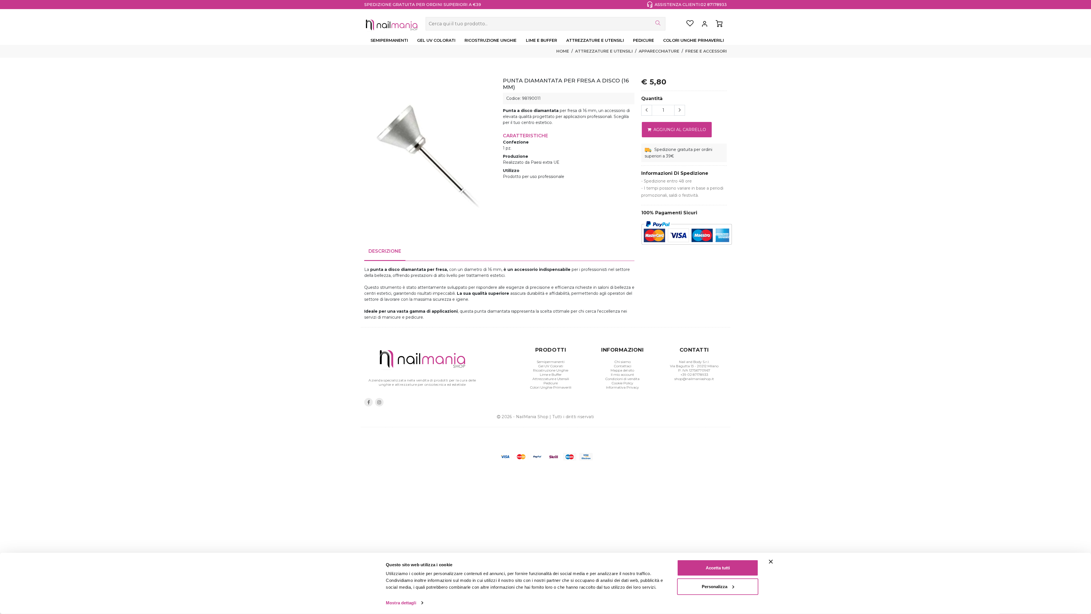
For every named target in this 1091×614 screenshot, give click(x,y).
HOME (562, 51)
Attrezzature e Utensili (604, 51)
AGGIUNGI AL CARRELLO (679, 129)
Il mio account (622, 374)
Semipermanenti (551, 362)
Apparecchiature (659, 51)
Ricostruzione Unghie (550, 370)
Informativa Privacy (622, 387)
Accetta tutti (718, 567)
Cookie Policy (622, 383)
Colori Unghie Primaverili (550, 387)
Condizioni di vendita (622, 379)
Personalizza (714, 586)
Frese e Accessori (706, 51)
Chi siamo (622, 362)
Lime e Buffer (551, 374)
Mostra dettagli (401, 602)
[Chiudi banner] (771, 562)
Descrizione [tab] (384, 251)
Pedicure (551, 383)
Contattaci (622, 366)
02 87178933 (714, 4)
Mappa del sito (622, 370)
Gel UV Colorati (550, 366)
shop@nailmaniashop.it (694, 379)
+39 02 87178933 (694, 374)
